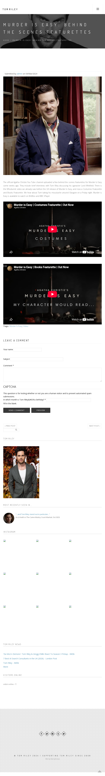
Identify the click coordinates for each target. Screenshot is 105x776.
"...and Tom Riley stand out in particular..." (33, 514)
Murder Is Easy (15, 326)
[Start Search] (16, 429)
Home (6, 40)
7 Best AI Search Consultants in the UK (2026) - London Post (30, 658)
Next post (94, 426)
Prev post (10, 426)
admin (19, 73)
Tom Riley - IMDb (11, 663)
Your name (8, 349)
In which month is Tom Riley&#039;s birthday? (24, 399)
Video (25, 326)
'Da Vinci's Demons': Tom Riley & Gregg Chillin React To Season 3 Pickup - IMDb (39, 654)
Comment (8, 365)
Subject (6, 359)
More (5, 666)
